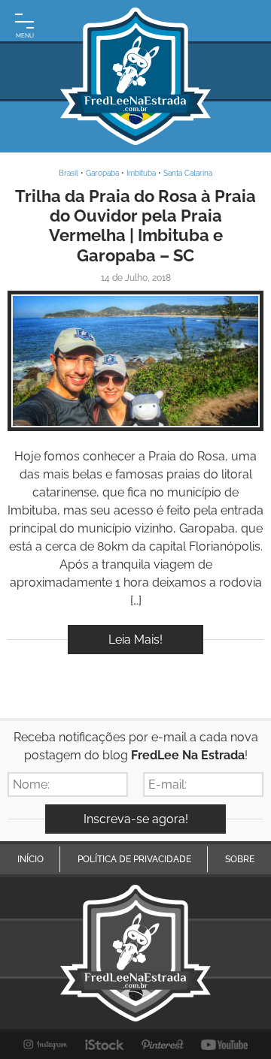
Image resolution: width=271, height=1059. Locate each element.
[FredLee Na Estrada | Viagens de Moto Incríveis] (135, 76)
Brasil (68, 173)
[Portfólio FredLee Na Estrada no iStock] (105, 1044)
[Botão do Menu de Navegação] (24, 24)
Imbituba (141, 173)
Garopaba (102, 173)
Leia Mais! (135, 639)
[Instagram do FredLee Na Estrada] (45, 1044)
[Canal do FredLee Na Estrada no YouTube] (224, 1044)
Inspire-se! (136, 361)
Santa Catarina (187, 173)
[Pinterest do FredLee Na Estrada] (163, 1044)
